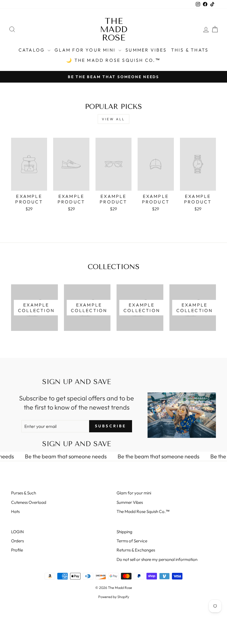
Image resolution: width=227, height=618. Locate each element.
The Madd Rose (113, 29)
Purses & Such (23, 493)
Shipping (124, 531)
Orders (17, 540)
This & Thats (189, 50)
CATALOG (33, 50)
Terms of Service (132, 540)
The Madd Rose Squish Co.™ (143, 511)
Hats (15, 511)
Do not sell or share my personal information (157, 559)
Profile (17, 550)
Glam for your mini (86, 50)
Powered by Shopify (113, 596)
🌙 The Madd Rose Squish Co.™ (113, 60)
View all (113, 119)
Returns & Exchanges (136, 550)
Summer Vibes (146, 50)
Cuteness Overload (28, 502)
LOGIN (17, 531)
